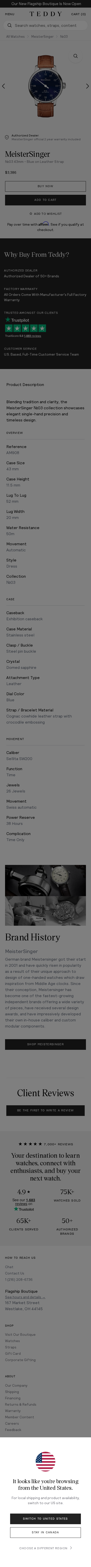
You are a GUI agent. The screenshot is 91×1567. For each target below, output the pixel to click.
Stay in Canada (45, 1532)
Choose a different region (43, 1548)
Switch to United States (45, 1518)
